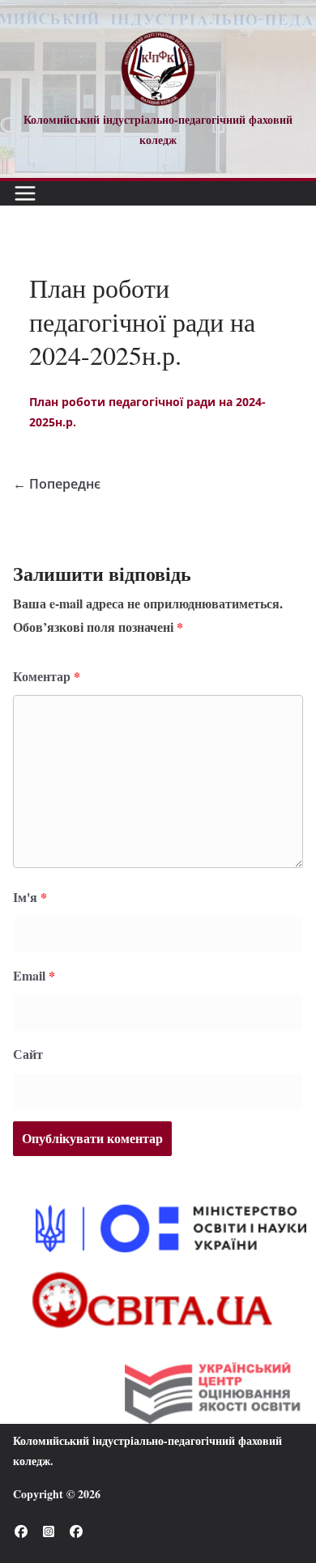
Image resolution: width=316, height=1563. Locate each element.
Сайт (28, 1053)
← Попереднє (56, 484)
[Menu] (25, 193)
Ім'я (30, 896)
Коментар (46, 676)
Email (34, 975)
